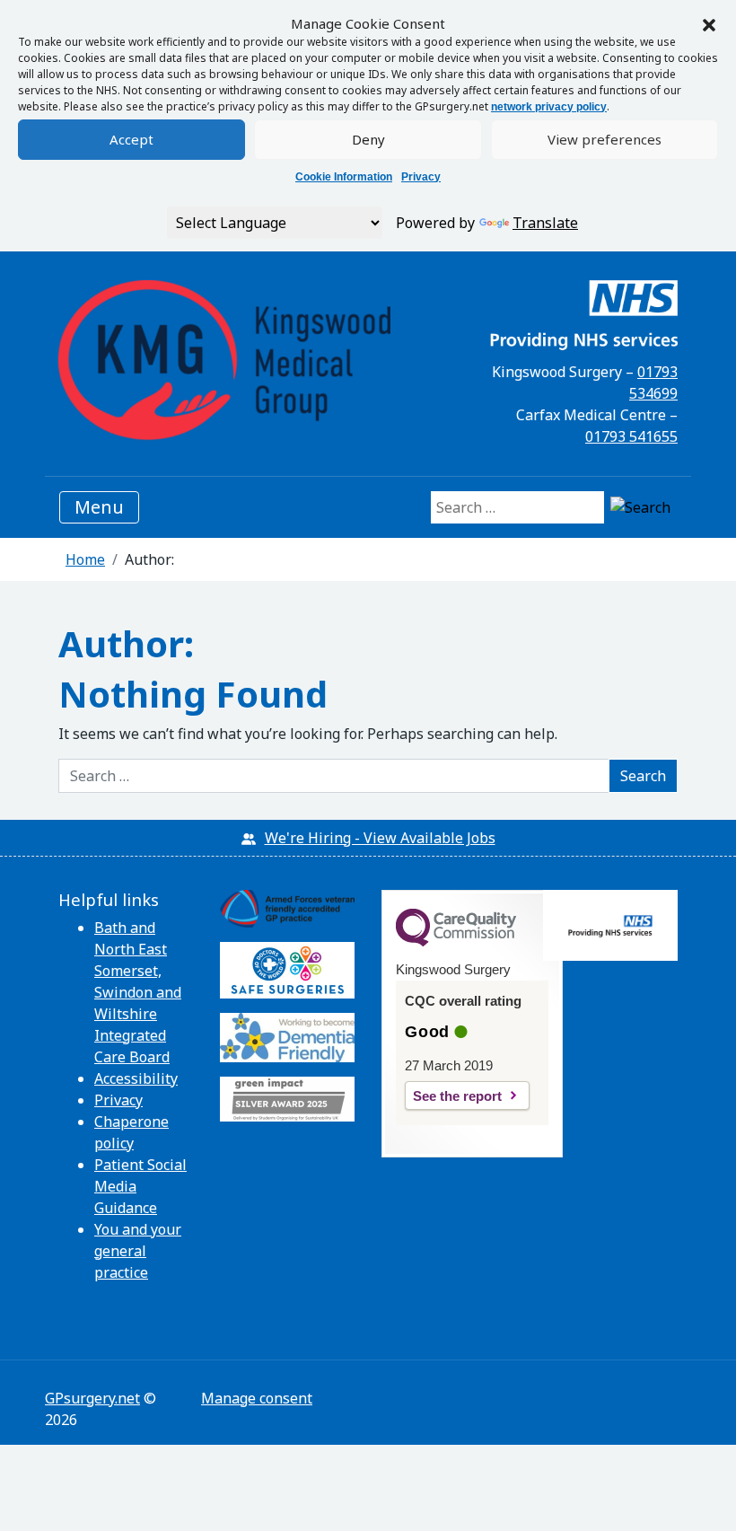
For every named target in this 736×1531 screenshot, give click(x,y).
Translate (545, 223)
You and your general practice (137, 1250)
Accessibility (136, 1078)
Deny (368, 139)
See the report (457, 1096)
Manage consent (256, 1398)
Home (85, 559)
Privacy (421, 177)
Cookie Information (343, 177)
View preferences (605, 139)
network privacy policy (549, 107)
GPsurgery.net (92, 1398)
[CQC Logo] (456, 942)
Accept (131, 139)
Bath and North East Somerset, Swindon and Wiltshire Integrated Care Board (137, 992)
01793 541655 (631, 436)
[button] (709, 23)
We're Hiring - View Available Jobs (380, 838)
